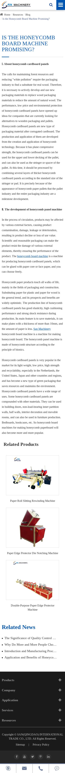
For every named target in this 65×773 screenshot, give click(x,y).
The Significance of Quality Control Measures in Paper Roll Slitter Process (31, 638)
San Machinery (42, 328)
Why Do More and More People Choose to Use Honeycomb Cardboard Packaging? (31, 644)
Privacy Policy (41, 744)
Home (7, 14)
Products (8, 680)
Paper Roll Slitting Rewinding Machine (32, 500)
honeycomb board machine (32, 256)
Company (8, 690)
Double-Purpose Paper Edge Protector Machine (32, 607)
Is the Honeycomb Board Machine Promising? (26, 19)
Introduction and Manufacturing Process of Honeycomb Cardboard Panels (31, 651)
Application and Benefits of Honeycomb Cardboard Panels (31, 657)
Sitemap (20, 744)
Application (10, 700)
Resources (18, 14)
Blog (27, 14)
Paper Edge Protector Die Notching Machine (32, 553)
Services (7, 710)
